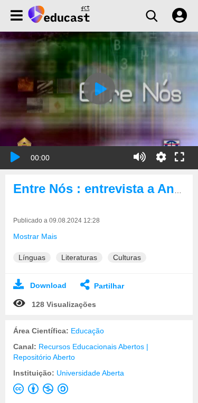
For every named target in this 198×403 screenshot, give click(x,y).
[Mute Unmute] (140, 157)
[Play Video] (99, 88)
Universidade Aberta (90, 373)
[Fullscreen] (179, 157)
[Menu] (17, 15)
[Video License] (42, 391)
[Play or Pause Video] (15, 157)
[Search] (151, 16)
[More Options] (161, 157)
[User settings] (179, 16)
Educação (87, 331)
